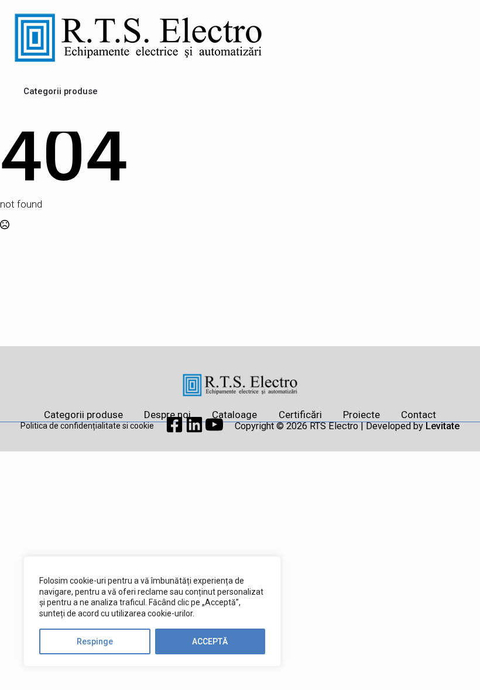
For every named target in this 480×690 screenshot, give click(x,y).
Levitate (443, 426)
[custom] (176, 430)
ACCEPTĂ (210, 641)
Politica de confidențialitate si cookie (87, 425)
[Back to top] (450, 660)
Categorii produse (60, 91)
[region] (152, 611)
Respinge (95, 641)
